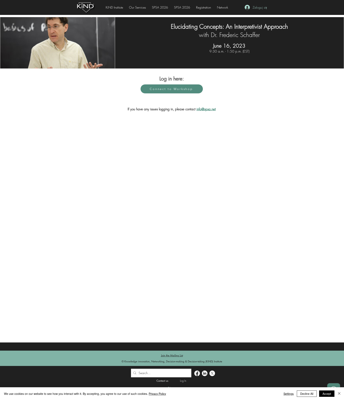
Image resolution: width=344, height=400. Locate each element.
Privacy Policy (157, 394)
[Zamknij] (339, 393)
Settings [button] (288, 394)
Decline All (306, 394)
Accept (326, 394)
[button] (203, 7)
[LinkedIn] (204, 373)
